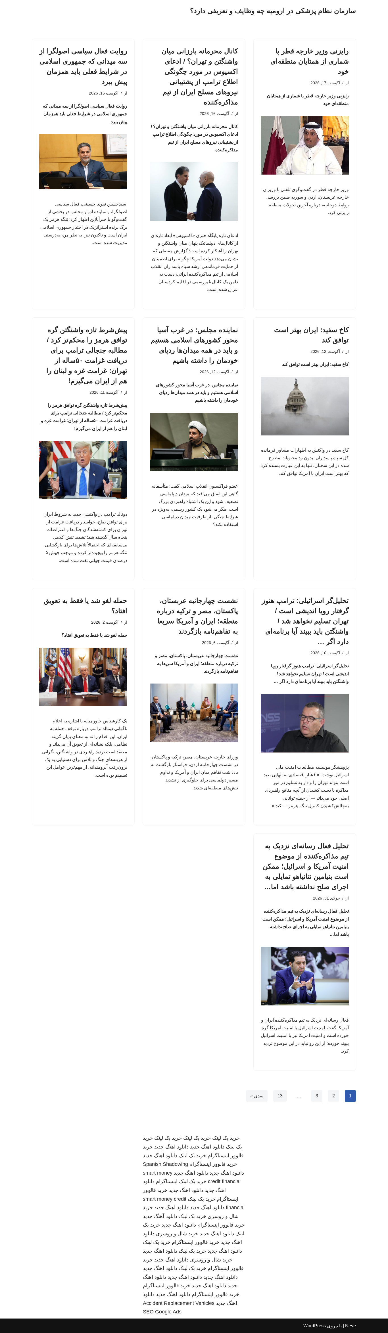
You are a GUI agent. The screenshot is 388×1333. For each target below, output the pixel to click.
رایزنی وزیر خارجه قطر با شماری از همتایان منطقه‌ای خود (309, 61)
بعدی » (256, 1095)
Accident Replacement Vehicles (178, 1303)
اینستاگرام (167, 1181)
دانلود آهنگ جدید (160, 1216)
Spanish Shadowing (165, 1164)
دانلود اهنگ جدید (207, 1147)
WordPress (314, 1325)
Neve (350, 1325)
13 (280, 1095)
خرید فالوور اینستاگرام (213, 1164)
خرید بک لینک (226, 1138)
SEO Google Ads (162, 1312)
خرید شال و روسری (177, 1233)
